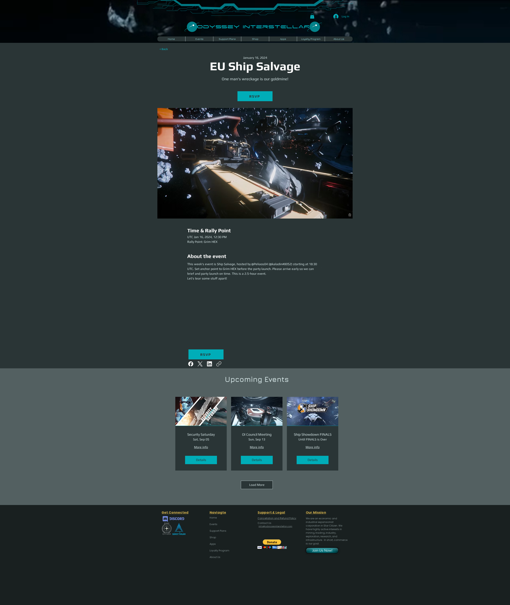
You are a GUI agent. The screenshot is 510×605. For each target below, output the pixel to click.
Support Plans (218, 530)
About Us (215, 557)
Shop (213, 537)
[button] (312, 16)
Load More (257, 485)
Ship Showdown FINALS (313, 434)
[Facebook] (190, 363)
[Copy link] (218, 363)
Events (213, 524)
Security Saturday (201, 434)
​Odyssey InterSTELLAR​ (253, 26)
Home (213, 517)
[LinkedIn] (209, 363)
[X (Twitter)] (200, 363)
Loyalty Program (219, 550)
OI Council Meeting (257, 434)
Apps (213, 544)
